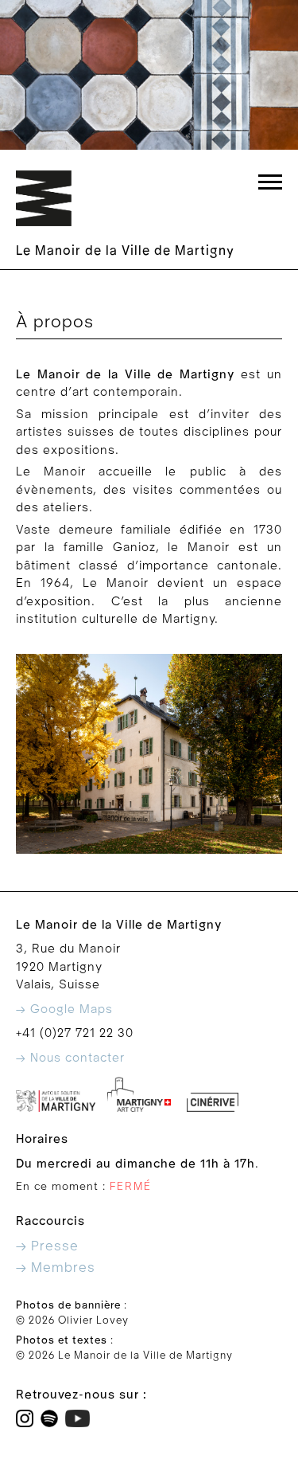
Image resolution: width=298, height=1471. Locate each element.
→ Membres (55, 1267)
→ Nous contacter (70, 1057)
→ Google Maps (64, 1009)
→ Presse (47, 1246)
